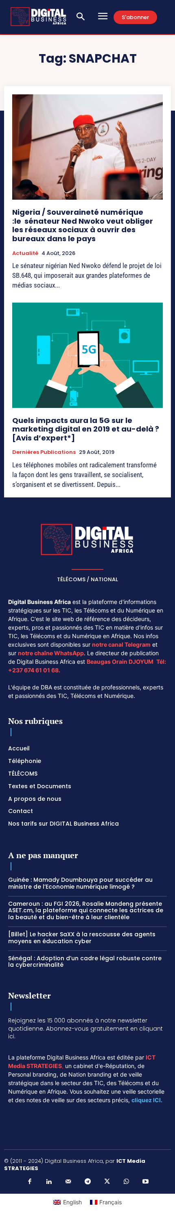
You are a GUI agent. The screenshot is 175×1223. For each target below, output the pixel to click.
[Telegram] (87, 1182)
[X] (107, 1182)
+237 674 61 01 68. (34, 670)
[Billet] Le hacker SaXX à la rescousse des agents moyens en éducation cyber (81, 937)
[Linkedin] (49, 1182)
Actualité (25, 253)
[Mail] (68, 1182)
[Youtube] (145, 1182)
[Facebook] (29, 1182)
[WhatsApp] (126, 1182)
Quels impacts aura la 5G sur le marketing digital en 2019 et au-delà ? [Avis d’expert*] (85, 429)
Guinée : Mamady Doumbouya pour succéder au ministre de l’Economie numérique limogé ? (80, 883)
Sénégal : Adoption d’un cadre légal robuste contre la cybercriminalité (85, 961)
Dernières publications (44, 452)
